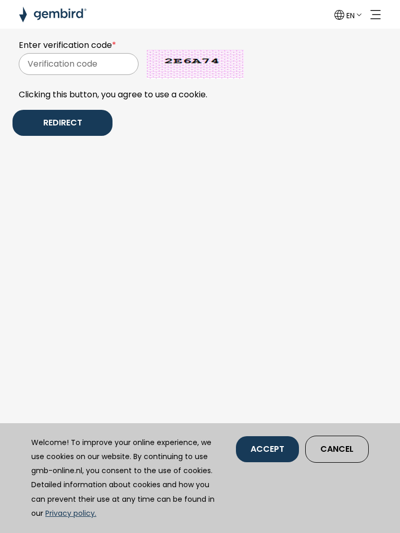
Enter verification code (67, 45)
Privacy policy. (70, 513)
